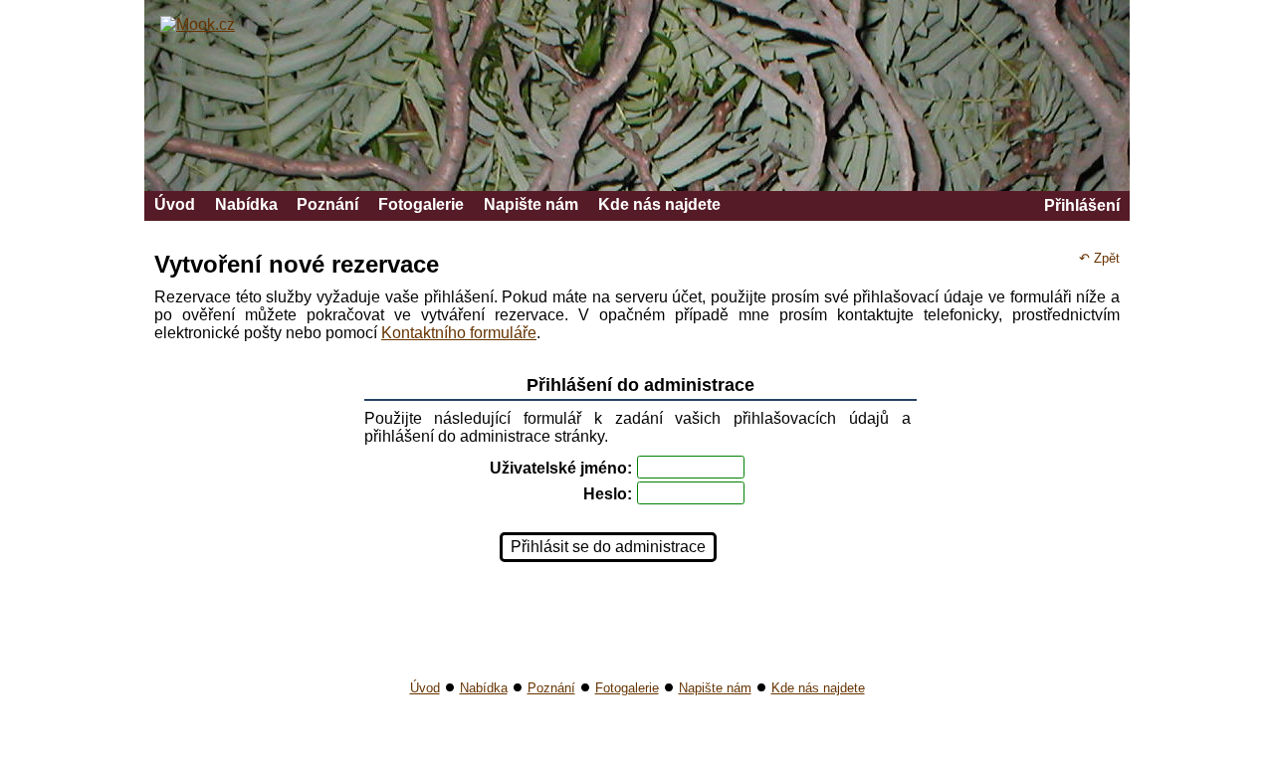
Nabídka (246, 204)
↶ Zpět (1099, 258)
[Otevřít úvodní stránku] (197, 24)
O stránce (1022, 755)
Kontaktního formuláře (458, 332)
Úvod (174, 204)
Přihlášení (1082, 205)
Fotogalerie (421, 204)
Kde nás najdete (659, 204)
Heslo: (607, 493)
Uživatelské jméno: (561, 468)
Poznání (327, 204)
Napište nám (531, 204)
